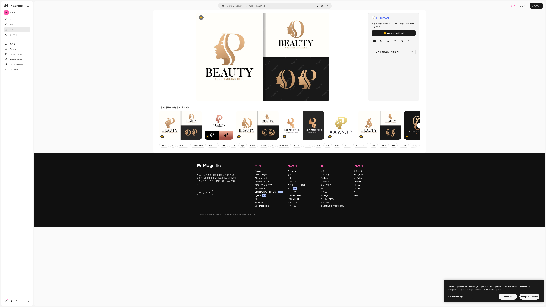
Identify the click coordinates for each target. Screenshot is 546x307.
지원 (290, 178)
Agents (260, 195)
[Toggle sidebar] (28, 5)
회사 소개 (325, 174)
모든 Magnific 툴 (262, 205)
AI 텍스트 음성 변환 (263, 184)
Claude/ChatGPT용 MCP (268, 191)
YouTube (358, 178)
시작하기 (292, 165)
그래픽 (383, 145)
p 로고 (164, 145)
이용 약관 (292, 181)
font (393, 145)
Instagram (358, 174)
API (256, 198)
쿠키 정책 (292, 191)
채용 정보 (325, 181)
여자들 (347, 145)
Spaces (258, 171)
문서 (290, 174)
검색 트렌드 (326, 184)
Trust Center (293, 198)
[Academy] (11, 301)
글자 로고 (183, 145)
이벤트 (324, 191)
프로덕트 (259, 165)
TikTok (357, 184)
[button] (205, 192)
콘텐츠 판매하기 (328, 198)
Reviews (324, 178)
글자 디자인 (283, 145)
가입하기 (536, 5)
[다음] (419, 125)
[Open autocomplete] (222, 6)
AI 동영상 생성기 (262, 181)
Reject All (507, 296)
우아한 (403, 145)
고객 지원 (358, 171)
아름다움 (212, 145)
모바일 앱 (259, 202)
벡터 (337, 145)
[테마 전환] (16, 301)
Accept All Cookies (529, 296)
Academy (292, 171)
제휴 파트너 (293, 202)
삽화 (327, 145)
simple (296, 145)
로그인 (523, 5)
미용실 (308, 145)
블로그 (324, 188)
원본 (292, 188)
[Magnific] (209, 166)
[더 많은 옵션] (408, 41)
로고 (233, 145)
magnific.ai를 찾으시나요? (332, 205)
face (373, 145)
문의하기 (358, 165)
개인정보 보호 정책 (296, 184)
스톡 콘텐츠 (260, 188)
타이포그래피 (361, 145)
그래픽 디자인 (198, 145)
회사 (323, 165)
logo (242, 145)
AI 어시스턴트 (261, 174)
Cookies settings (295, 195)
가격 (513, 5)
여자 (318, 145)
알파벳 (263, 145)
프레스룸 (325, 202)
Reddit (357, 195)
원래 (212, 17)
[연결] (6, 301)
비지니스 (292, 205)
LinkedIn (357, 181)
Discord (357, 188)
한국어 (204, 192)
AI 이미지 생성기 (262, 178)
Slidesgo (324, 195)
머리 (224, 145)
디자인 (252, 145)
